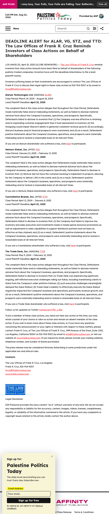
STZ (45, 196)
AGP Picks (9, 4)
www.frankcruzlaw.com (28, 338)
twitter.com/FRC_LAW (50, 309)
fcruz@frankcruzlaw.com (18, 89)
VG (37, 149)
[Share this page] (102, 28)
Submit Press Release (61, 512)
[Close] (52, 456)
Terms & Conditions (84, 512)
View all (102, 4)
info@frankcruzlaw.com (78, 334)
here (68, 143)
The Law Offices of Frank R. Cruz (77, 64)
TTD (42, 251)
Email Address (15, 488)
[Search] (88, 28)
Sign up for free (28, 500)
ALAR (48, 95)
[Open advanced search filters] (94, 28)
